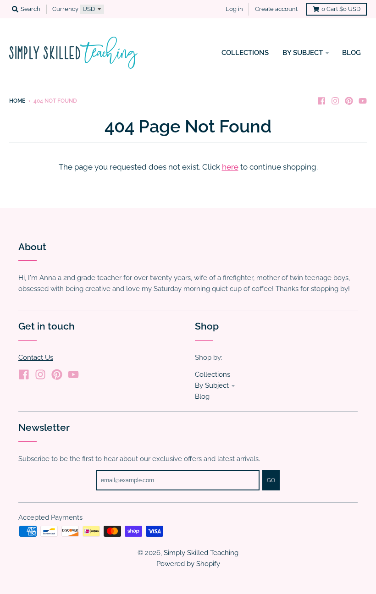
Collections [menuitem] (245, 52)
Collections (212, 374)
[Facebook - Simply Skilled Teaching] (321, 100)
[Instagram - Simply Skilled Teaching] (335, 100)
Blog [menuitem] (351, 52)
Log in (234, 9)
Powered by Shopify (188, 563)
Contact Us (35, 357)
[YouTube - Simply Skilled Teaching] (363, 100)
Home (17, 101)
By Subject (212, 385)
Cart (340, 9)
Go (271, 480)
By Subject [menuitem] (302, 52)
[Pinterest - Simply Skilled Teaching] (349, 100)
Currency (65, 9)
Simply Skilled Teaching (201, 552)
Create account (276, 9)
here (230, 166)
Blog (202, 396)
